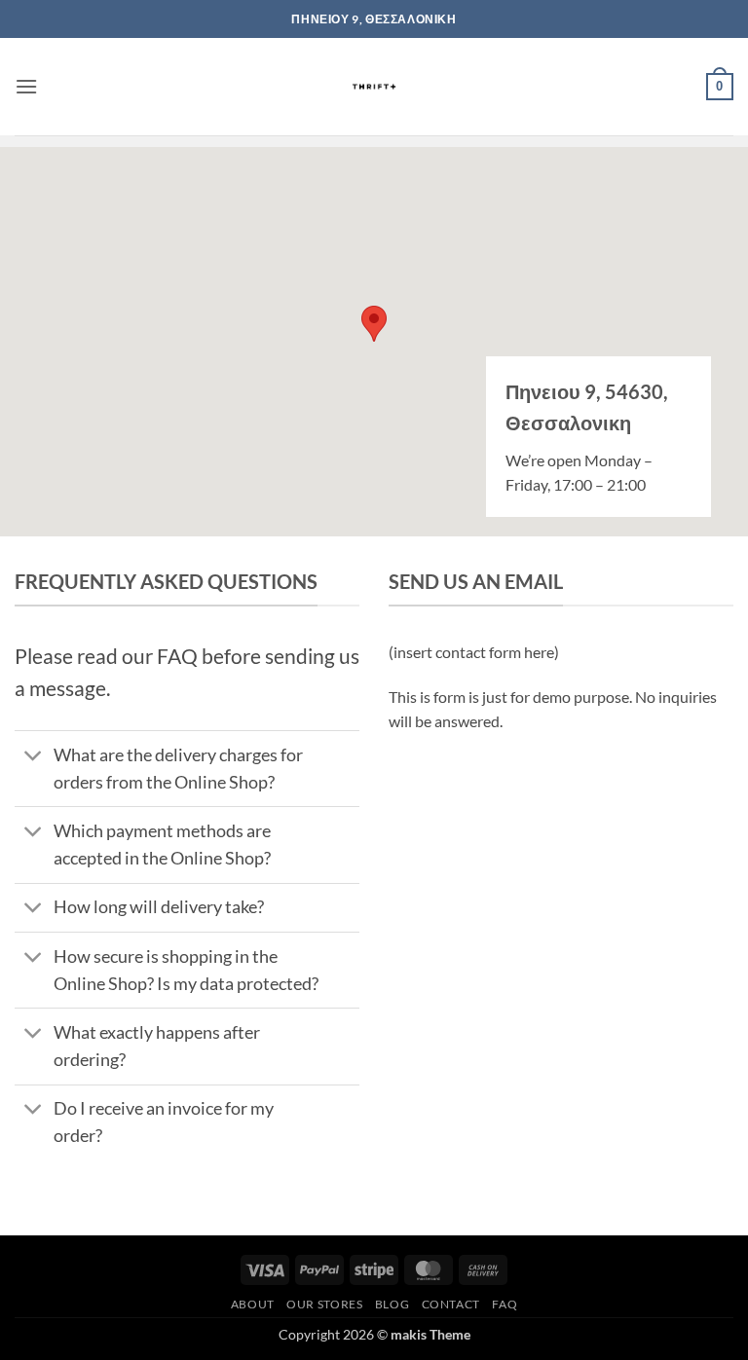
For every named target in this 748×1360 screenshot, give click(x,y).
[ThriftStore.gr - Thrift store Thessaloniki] (374, 86)
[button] (26, 86)
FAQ (504, 1304)
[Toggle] (34, 757)
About (253, 1304)
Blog (392, 1304)
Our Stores (324, 1304)
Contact (451, 1304)
